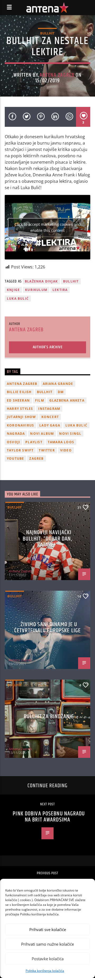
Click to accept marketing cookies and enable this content (48, 227)
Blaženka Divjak (41, 281)
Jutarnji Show (21, 417)
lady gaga (49, 425)
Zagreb (36, 458)
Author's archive (48, 347)
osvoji (13, 442)
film (39, 400)
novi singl (70, 433)
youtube (15, 458)
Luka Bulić (18, 298)
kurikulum (36, 290)
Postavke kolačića (48, 958)
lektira (60, 290)
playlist (33, 442)
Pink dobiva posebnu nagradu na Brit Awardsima (49, 817)
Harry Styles (20, 408)
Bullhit (47, 33)
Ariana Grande (58, 383)
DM (61, 392)
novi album (42, 433)
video (66, 450)
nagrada (16, 433)
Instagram (49, 408)
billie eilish (19, 392)
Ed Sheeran (18, 400)
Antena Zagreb (57, 75)
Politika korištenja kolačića (45, 970)
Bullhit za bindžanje (49, 716)
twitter (47, 450)
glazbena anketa (66, 400)
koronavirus (20, 425)
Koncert (50, 417)
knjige (13, 290)
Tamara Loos (61, 442)
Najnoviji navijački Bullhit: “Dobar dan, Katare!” (47, 539)
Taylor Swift (20, 450)
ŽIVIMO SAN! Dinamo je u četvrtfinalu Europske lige (47, 628)
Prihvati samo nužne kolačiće (47, 944)
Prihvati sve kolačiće (47, 929)
